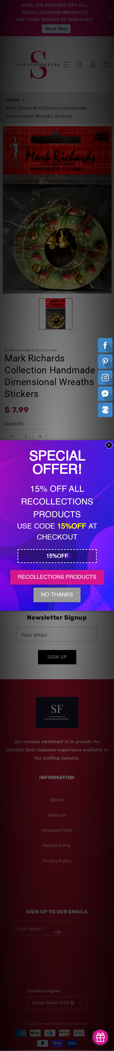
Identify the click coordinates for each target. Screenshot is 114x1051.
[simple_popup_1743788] (100, 1037)
